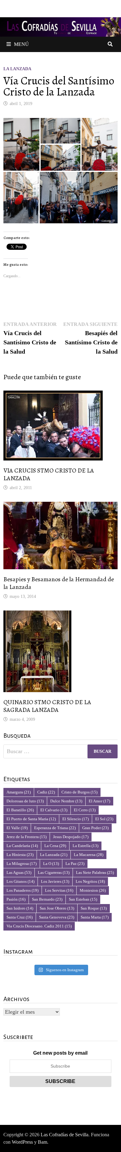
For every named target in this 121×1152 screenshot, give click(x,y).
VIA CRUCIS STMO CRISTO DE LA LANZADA (48, 474)
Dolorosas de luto (25, 801)
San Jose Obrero (57, 908)
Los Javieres (55, 881)
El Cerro (85, 810)
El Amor (99, 801)
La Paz (74, 863)
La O (51, 863)
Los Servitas (59, 890)
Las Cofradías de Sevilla (64, 1134)
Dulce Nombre (66, 801)
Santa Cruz (20, 917)
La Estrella (85, 845)
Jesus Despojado (70, 836)
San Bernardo (47, 899)
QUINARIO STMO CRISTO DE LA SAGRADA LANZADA (47, 706)
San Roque (94, 908)
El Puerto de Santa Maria (31, 819)
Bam (42, 1142)
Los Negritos (90, 881)
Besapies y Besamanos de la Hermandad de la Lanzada (58, 583)
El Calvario (53, 810)
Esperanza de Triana (55, 827)
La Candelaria (22, 845)
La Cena (55, 845)
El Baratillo (20, 810)
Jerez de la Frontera (27, 836)
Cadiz (46, 792)
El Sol (104, 819)
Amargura (19, 792)
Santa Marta (95, 917)
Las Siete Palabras (95, 872)
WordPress (22, 1142)
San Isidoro (20, 908)
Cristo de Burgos (79, 792)
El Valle (17, 827)
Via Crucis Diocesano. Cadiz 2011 (39, 926)
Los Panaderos (22, 890)
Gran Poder (95, 827)
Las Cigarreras (53, 872)
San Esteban (83, 899)
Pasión (16, 899)
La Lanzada (17, 69)
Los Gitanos (20, 881)
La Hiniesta (20, 854)
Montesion (93, 890)
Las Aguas (19, 872)
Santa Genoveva (56, 917)
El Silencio (75, 819)
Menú (21, 44)
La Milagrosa (22, 863)
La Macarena (88, 854)
